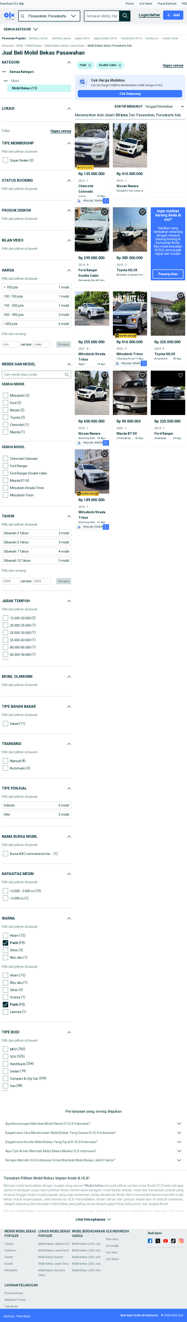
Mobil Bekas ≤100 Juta (86, 1243)
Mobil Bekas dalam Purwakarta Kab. (110, 45)
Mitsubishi (11, 1270)
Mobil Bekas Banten (50, 1257)
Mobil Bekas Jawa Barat (53, 1250)
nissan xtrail (170, 38)
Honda (9, 1257)
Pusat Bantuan (14, 1293)
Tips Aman (11, 1306)
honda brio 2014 (131, 38)
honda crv (152, 38)
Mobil (19, 45)
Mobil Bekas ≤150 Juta (86, 1250)
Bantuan (9, 1316)
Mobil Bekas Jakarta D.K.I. (54, 1243)
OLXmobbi (112, 1246)
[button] (12, 3)
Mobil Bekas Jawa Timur (53, 1263)
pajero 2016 (82, 38)
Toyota (9, 1243)
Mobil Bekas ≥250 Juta (86, 1270)
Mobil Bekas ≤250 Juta (86, 1263)
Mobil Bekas (34, 45)
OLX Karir (111, 1252)
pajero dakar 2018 (105, 38)
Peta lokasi (23, 1316)
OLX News (112, 1259)
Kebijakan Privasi (15, 1299)
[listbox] (89, 65)
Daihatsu (10, 1250)
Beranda (7, 45)
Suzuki (9, 1263)
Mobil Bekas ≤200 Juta (86, 1257)
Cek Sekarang (130, 94)
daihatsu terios (38, 38)
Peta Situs (112, 1239)
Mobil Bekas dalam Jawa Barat (64, 45)
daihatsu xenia (61, 38)
